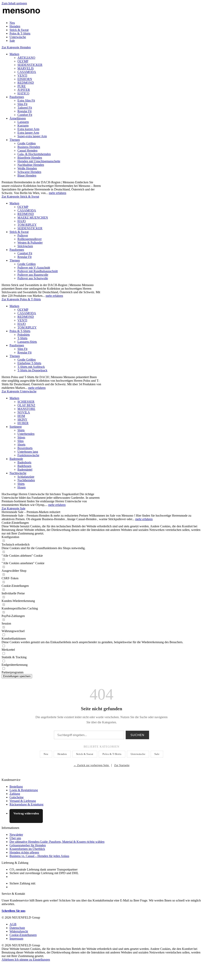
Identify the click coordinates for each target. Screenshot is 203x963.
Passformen (17, 97)
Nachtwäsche (18, 473)
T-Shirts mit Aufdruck (31, 366)
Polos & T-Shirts (20, 331)
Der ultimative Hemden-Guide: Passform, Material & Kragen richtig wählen (57, 841)
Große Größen (26, 143)
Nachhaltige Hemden (30, 164)
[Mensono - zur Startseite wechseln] (21, 16)
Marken (14, 54)
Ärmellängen (18, 118)
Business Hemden (28, 147)
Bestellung (16, 786)
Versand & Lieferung (23, 800)
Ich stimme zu (24, 959)
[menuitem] (105, 23)
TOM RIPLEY (27, 224)
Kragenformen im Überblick (27, 849)
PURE (21, 86)
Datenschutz (17, 927)
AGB (13, 924)
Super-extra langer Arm (32, 136)
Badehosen (24, 466)
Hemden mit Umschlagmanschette (38, 161)
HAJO (21, 221)
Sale (156, 754)
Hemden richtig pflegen (24, 852)
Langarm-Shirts (27, 341)
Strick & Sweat (19, 232)
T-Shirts (22, 338)
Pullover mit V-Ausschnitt (33, 267)
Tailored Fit (24, 107)
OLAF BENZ (26, 405)
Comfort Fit (24, 114)
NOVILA (23, 412)
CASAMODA (26, 72)
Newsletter (16, 834)
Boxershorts (25, 448)
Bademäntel (24, 469)
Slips (20, 441)
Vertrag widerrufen (26, 813)
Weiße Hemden (27, 168)
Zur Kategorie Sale (13, 508)
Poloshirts (23, 334)
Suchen (137, 735)
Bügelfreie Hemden (29, 157)
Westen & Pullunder (30, 242)
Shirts (21, 430)
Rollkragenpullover (29, 239)
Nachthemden (26, 480)
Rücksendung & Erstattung (26, 804)
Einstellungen (41, 959)
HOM (21, 416)
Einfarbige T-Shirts (29, 363)
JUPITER (23, 89)
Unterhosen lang (27, 451)
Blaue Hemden (26, 175)
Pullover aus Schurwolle (32, 278)
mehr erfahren (57, 193)
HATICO (23, 93)
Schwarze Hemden (29, 172)
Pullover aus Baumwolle (32, 274)
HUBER (23, 423)
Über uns (15, 838)
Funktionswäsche (28, 455)
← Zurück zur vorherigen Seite (92, 765)
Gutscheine (17, 797)
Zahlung (15, 793)
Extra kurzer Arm (28, 129)
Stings (21, 437)
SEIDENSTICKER (29, 64)
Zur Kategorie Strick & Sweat (20, 196)
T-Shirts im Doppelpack (32, 370)
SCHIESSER (25, 401)
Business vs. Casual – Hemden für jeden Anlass (39, 856)
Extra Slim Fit (26, 100)
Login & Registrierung (24, 790)
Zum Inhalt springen (14, 3)
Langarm (23, 122)
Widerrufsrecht (19, 931)
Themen (15, 139)
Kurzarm (23, 125)
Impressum (16, 938)
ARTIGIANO (26, 57)
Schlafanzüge (25, 476)
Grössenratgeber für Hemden (28, 845)
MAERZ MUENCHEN (32, 217)
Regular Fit (24, 111)
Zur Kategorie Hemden (16, 47)
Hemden (62, 754)
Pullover (22, 235)
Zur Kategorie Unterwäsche (19, 391)
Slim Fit (22, 104)
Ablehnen (8, 959)
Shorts (21, 444)
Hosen (21, 487)
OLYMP (22, 61)
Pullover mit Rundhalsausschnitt (37, 271)
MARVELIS (25, 68)
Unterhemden (25, 433)
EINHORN (24, 79)
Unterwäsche (138, 754)
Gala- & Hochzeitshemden (34, 154)
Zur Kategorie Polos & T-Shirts (21, 299)
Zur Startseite (121, 765)
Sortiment (16, 426)
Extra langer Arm (28, 132)
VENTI (22, 75)
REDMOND (25, 82)
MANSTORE (26, 408)
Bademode (16, 458)
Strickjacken (25, 246)
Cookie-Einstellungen (23, 935)
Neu (46, 754)
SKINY (22, 419)
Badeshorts (24, 462)
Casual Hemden (27, 150)
